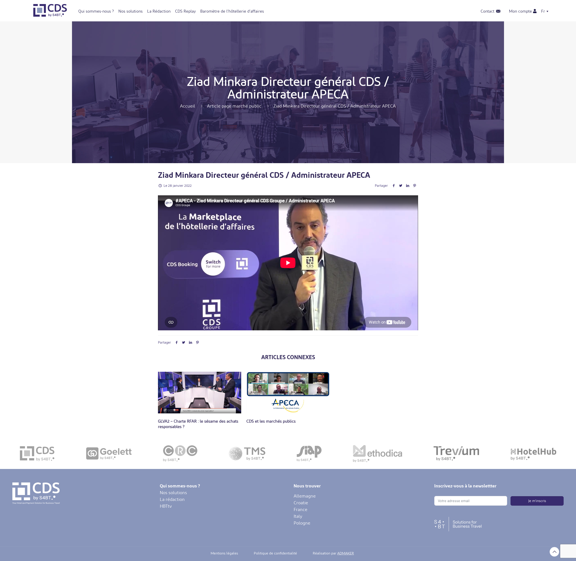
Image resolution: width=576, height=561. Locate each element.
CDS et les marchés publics (271, 421)
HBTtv (166, 506)
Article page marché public (234, 106)
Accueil (187, 106)
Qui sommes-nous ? (180, 486)
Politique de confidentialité (275, 553)
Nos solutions (173, 492)
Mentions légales (224, 553)
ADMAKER (345, 553)
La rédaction (172, 499)
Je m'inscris (537, 501)
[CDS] (50, 15)
